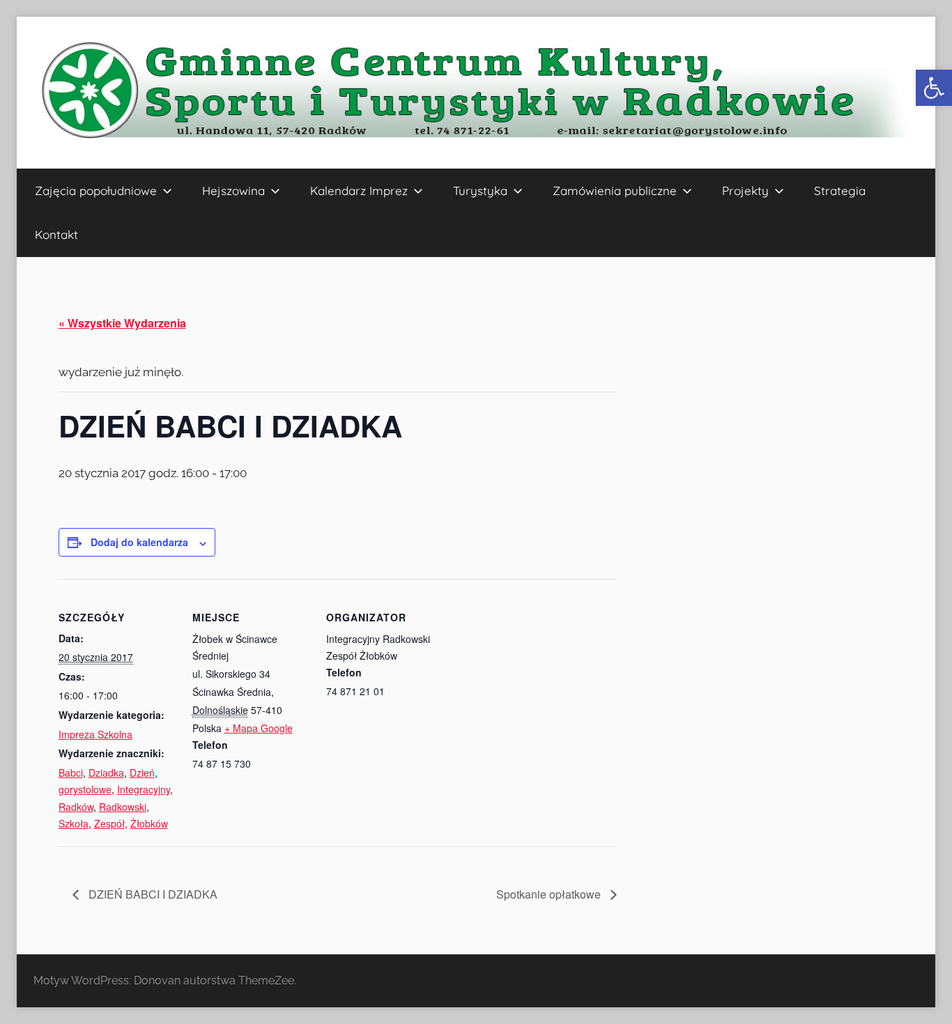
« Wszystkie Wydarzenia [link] (122, 323)
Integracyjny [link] (143, 789)
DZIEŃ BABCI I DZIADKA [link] (151, 894)
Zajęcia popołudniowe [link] (96, 190)
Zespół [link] (109, 823)
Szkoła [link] (74, 823)
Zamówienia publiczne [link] (615, 190)
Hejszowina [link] (233, 190)
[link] (934, 88)
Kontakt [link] (56, 234)
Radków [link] (76, 807)
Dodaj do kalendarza (139, 542)
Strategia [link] (840, 190)
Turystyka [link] (480, 190)
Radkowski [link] (122, 807)
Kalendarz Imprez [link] (359, 190)
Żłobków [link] (149, 823)
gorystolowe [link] (85, 789)
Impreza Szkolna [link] (95, 734)
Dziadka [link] (106, 772)
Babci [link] (71, 772)
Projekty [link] (745, 190)
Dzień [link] (142, 772)
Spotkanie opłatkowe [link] (550, 894)
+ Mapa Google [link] (258, 728)
